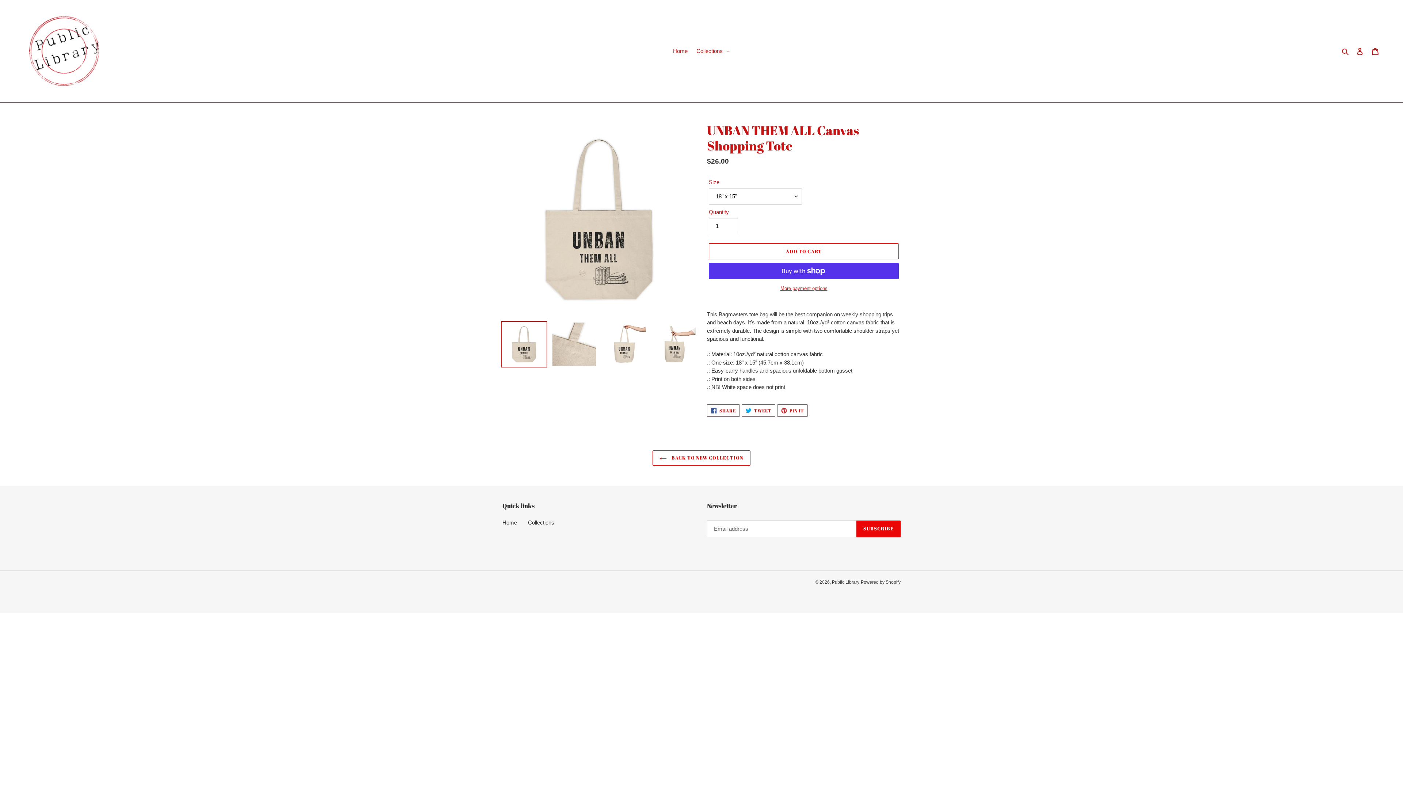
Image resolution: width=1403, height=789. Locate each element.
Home (509, 522)
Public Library (845, 582)
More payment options (804, 288)
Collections (541, 522)
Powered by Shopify (881, 582)
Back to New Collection (707, 457)
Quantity (719, 212)
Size (714, 182)
